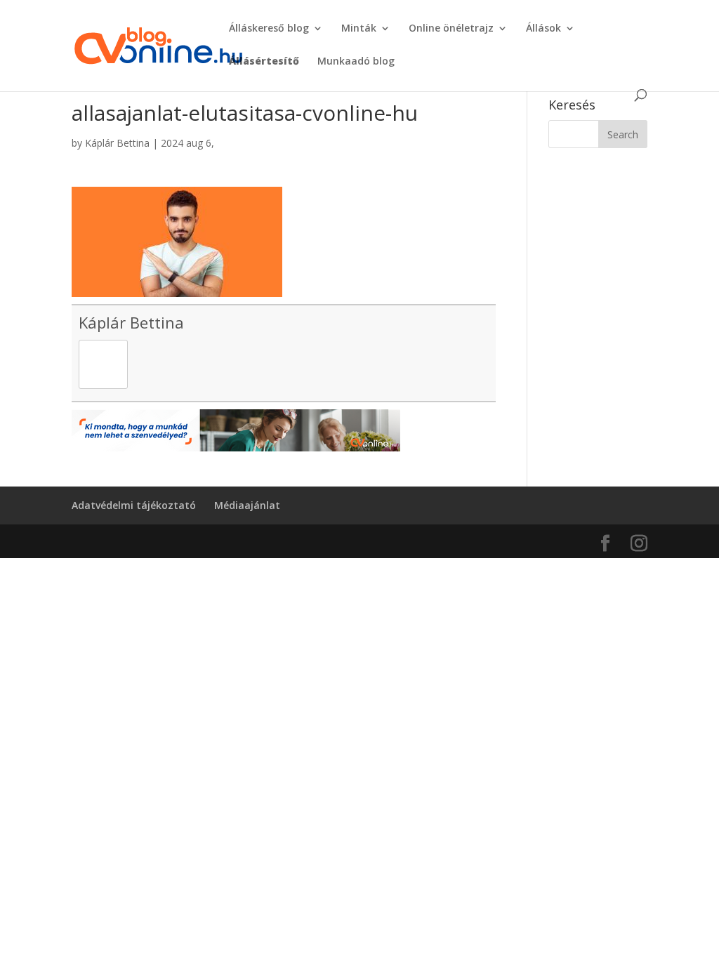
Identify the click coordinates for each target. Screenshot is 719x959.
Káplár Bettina (117, 143)
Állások (543, 28)
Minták (358, 28)
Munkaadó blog (356, 61)
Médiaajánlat (247, 505)
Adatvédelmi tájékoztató (134, 505)
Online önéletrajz (451, 28)
